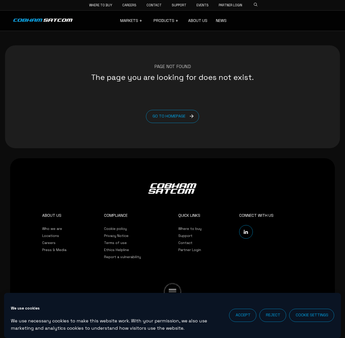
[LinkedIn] (246, 232)
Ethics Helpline (116, 250)
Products (164, 20)
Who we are (52, 228)
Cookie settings (312, 315)
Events (202, 5)
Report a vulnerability (122, 257)
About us (197, 21)
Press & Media (54, 250)
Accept (243, 315)
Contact (154, 5)
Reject (273, 315)
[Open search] (254, 4)
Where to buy (100, 5)
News (221, 21)
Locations (50, 235)
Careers (129, 5)
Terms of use (115, 242)
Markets (129, 20)
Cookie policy (115, 228)
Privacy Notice (116, 235)
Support (179, 5)
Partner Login (230, 5)
